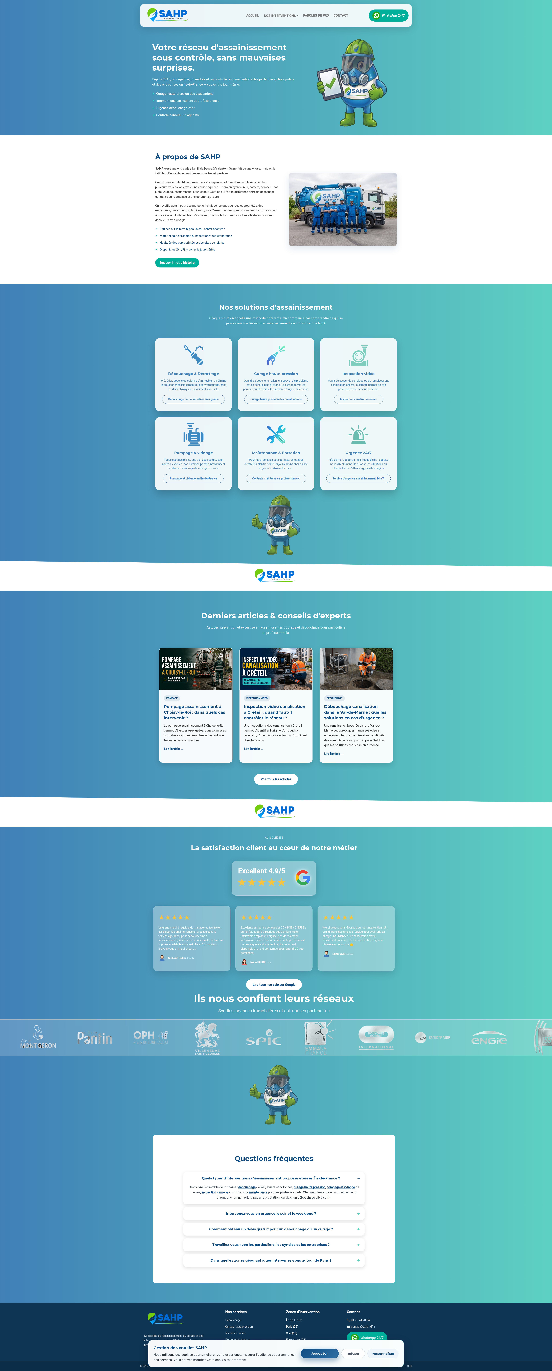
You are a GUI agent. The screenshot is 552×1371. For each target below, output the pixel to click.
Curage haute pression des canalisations (276, 399)
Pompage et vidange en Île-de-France (193, 478)
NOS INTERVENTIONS (281, 15)
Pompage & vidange (237, 1339)
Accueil (252, 15)
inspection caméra (215, 1192)
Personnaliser (383, 1353)
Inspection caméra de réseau (358, 399)
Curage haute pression (239, 1326)
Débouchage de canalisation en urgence (193, 399)
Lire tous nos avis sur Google (274, 984)
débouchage (247, 1187)
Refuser (353, 1353)
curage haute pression (309, 1187)
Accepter (320, 1353)
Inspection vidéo (235, 1333)
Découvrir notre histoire (177, 262)
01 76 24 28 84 (360, 1320)
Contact (341, 15)
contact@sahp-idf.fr (363, 1326)
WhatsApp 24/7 (393, 15)
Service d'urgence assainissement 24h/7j (358, 478)
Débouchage (233, 1320)
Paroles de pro (316, 15)
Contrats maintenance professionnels (276, 478)
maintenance (258, 1192)
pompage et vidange (341, 1187)
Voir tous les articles (276, 779)
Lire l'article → (174, 749)
